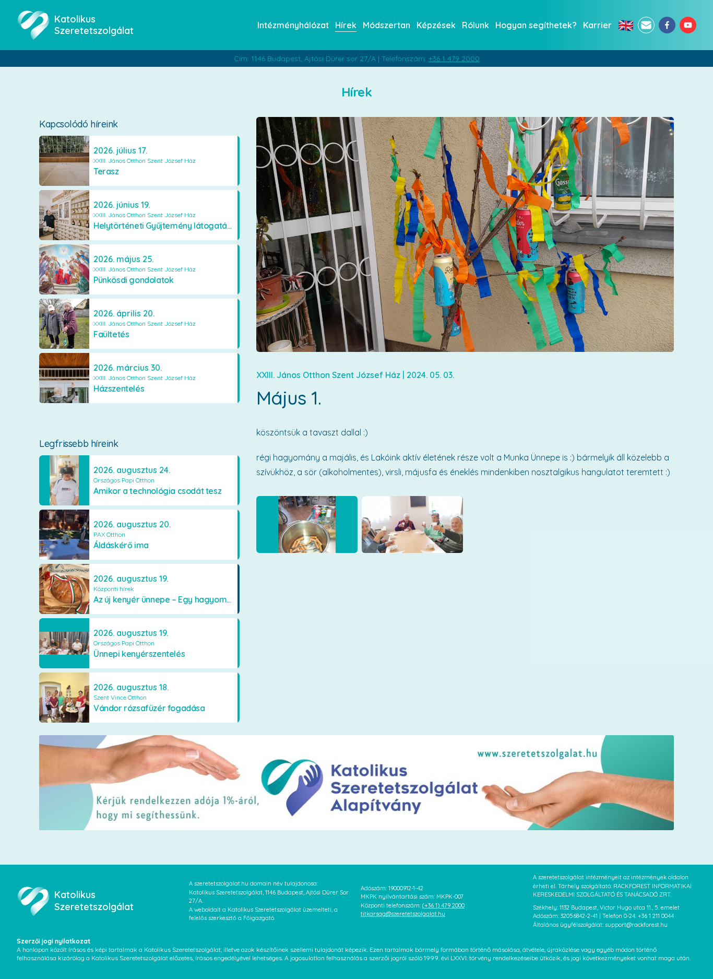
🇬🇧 (626, 25)
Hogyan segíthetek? (536, 25)
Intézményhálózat (293, 25)
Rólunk (475, 25)
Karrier (597, 25)
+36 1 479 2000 (454, 58)
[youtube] (688, 25)
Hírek (345, 25)
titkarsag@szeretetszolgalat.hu (403, 913)
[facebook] (667, 25)
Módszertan (386, 25)
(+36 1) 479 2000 (443, 905)
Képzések (436, 25)
